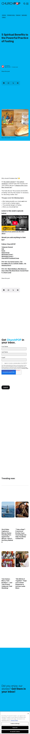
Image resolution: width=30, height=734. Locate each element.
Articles (4, 15)
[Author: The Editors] (3, 66)
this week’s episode (9, 182)
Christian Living (11, 15)
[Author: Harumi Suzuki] (4, 565)
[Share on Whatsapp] (8, 83)
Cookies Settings (15, 723)
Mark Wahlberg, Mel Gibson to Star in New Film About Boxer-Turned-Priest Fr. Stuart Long (15, 270)
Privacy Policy (25, 368)
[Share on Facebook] (4, 83)
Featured (18, 15)
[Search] (24, 3)
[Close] (28, 713)
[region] (15, 722)
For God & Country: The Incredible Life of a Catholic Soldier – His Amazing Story (14, 263)
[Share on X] (13, 83)
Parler (3, 251)
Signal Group (5, 252)
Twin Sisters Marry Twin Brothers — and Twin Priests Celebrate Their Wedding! (7, 583)
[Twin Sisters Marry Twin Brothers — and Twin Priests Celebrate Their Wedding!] (8, 559)
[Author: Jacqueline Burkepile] (18, 515)
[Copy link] (17, 83)
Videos (3, 17)
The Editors (7, 65)
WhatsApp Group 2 (7, 256)
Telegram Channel (7, 247)
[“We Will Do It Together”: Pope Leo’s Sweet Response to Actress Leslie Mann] (21, 559)
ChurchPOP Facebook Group (10, 258)
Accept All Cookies (15, 731)
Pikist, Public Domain (6, 137)
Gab (3, 249)
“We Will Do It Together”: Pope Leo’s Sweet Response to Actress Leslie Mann (21, 583)
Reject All (15, 727)
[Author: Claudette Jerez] (4, 515)
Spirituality (24, 15)
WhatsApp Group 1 (7, 254)
